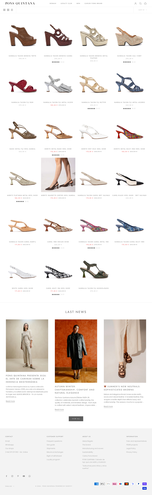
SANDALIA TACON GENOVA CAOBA (58, 56)
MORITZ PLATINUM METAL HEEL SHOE (22, 195)
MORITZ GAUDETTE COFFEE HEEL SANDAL (58, 195)
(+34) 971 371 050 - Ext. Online (16, 452)
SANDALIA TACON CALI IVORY (129, 56)
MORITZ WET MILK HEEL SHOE (93, 149)
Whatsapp (9, 445)
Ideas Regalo (87, 441)
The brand (86, 445)
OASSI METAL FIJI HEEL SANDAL (22, 149)
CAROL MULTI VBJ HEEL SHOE (58, 288)
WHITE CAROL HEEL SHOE (22, 288)
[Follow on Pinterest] (18, 476)
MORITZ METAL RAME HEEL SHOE (58, 149)
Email (7, 441)
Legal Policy (131, 448)
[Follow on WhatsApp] (29, 476)
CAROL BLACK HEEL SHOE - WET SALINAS (129, 195)
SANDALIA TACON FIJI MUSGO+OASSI (94, 288)
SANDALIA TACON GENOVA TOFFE (22, 56)
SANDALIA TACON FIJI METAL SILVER (58, 102)
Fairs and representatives (136, 441)
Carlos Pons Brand (89, 456)
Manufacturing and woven (92, 448)
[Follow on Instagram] (12, 476)
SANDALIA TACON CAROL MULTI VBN (129, 242)
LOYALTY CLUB (66, 3)
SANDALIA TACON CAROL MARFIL (22, 242)
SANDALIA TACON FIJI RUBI (22, 102)
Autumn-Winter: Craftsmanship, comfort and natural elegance (75, 389)
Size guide (51, 445)
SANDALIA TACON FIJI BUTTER (94, 102)
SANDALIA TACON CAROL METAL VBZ (94, 242)
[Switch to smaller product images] (8, 10)
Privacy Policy (131, 452)
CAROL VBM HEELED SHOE (58, 242)
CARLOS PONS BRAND (93, 3)
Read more (10, 401)
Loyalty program (53, 459)
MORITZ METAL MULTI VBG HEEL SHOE (129, 149)
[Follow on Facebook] (6, 476)
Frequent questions (54, 441)
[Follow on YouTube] (24, 476)
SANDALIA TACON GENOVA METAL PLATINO (94, 57)
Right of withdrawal (54, 456)
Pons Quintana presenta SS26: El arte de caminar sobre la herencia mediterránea (26, 378)
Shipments (51, 448)
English (8, 486)
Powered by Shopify (64, 486)
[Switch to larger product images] (4, 10)
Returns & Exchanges (55, 452)
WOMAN (53, 3)
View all (76, 419)
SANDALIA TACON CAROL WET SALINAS (94, 195)
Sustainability (87, 452)
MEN (78, 3)
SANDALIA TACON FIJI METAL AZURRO (129, 102)
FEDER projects (132, 445)
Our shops (9, 448)
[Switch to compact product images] (12, 10)
